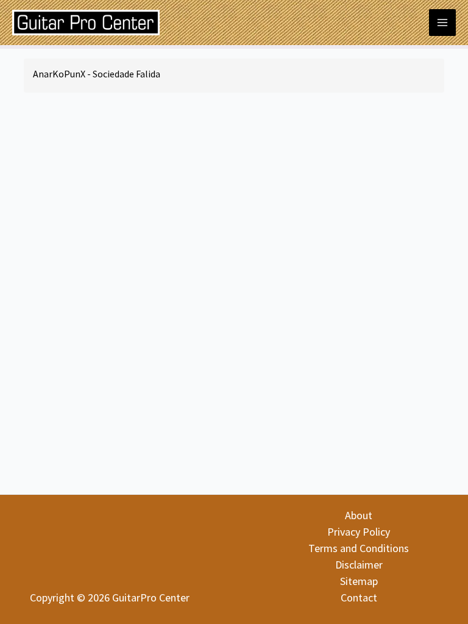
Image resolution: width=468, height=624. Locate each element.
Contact (359, 597)
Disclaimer (359, 565)
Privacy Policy (358, 532)
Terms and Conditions (358, 548)
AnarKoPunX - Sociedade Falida (96, 74)
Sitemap (359, 581)
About (358, 515)
